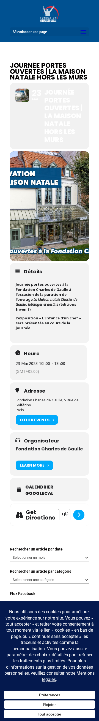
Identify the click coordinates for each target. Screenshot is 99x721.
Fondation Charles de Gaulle (49, 449)
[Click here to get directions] (78, 515)
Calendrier (39, 487)
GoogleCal (39, 493)
